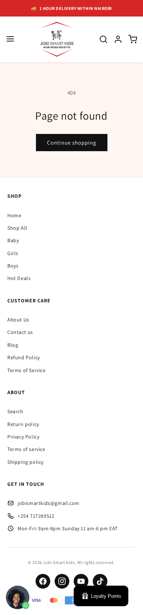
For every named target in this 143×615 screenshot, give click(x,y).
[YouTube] (81, 581)
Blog (12, 345)
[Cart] (132, 39)
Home (14, 215)
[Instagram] (62, 581)
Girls (12, 253)
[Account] (118, 39)
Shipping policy (25, 462)
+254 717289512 (36, 516)
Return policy (23, 424)
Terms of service (26, 449)
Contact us (20, 332)
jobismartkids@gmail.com (49, 503)
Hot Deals (18, 278)
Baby (13, 240)
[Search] (103, 39)
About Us (18, 319)
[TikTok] (100, 581)
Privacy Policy (23, 436)
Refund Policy (23, 357)
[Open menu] (10, 39)
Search (15, 411)
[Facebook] (43, 581)
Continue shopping (71, 142)
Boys (12, 265)
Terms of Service (26, 370)
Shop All (17, 228)
